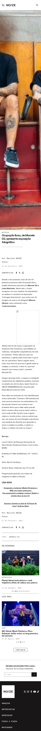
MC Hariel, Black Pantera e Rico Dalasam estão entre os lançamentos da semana (20, 633)
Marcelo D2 (14, 537)
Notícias (5, 232)
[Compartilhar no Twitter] (19, 272)
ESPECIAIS (7, 715)
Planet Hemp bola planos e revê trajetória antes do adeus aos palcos (19, 581)
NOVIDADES (7, 727)
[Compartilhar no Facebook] (16, 273)
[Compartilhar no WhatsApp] (23, 273)
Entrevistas (7, 577)
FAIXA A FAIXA (9, 721)
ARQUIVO (6, 703)
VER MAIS (20, 650)
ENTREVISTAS (8, 709)
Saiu (3, 628)
